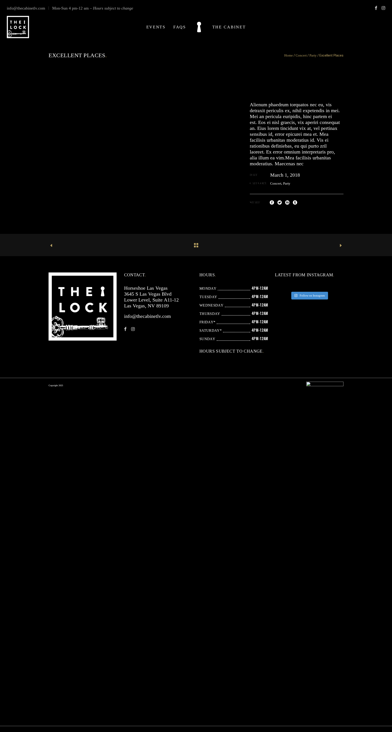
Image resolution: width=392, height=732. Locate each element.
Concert (301, 55)
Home (288, 55)
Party (313, 55)
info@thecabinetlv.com (26, 8)
